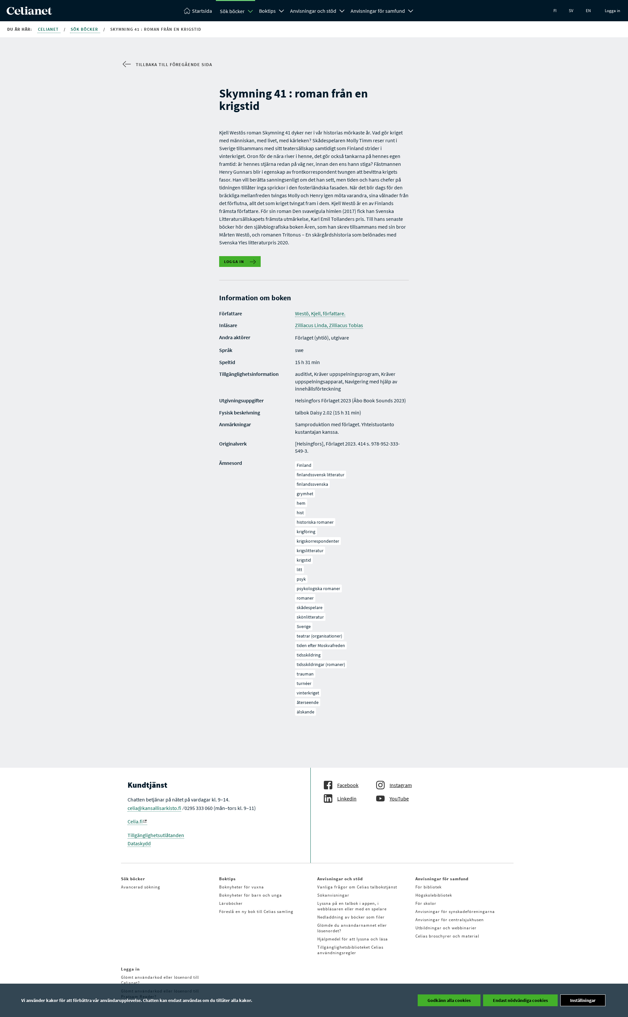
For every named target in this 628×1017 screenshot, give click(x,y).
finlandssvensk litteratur (320, 475)
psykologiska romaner (318, 588)
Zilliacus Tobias (346, 325)
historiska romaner (315, 522)
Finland (304, 465)
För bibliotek (428, 887)
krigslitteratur (310, 550)
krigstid (304, 560)
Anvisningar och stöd (313, 11)
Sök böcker (232, 11)
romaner (305, 598)
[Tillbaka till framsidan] (29, 12)
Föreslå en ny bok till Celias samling (256, 911)
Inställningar (583, 1000)
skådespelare (310, 607)
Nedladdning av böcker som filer (351, 917)
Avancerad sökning (140, 887)
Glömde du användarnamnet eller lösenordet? (352, 928)
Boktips (267, 11)
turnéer (304, 683)
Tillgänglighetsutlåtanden (156, 835)
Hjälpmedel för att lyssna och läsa (352, 939)
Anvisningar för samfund (378, 11)
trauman (305, 674)
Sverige (304, 626)
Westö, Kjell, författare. (320, 313)
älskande (305, 712)
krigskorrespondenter (318, 541)
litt (299, 569)
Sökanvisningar (333, 895)
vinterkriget (308, 693)
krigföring (306, 532)
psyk (301, 579)
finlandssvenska (312, 484)
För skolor (425, 903)
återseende (308, 702)
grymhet (305, 494)
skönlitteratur (310, 617)
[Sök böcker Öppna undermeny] (250, 11)
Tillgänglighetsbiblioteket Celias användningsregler (350, 950)
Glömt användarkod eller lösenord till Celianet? (160, 980)
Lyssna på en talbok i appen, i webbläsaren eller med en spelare (352, 906)
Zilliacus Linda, (312, 325)
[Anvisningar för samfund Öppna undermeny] (410, 10)
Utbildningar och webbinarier (446, 928)
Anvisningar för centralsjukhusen (449, 919)
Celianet (49, 29)
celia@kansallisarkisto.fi (154, 808)
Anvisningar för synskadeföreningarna (455, 911)
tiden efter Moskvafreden (321, 645)
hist (300, 513)
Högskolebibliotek (433, 895)
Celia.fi (135, 821)
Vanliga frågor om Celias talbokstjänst (357, 887)
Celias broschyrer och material (447, 936)
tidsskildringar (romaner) (321, 664)
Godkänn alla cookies (449, 1000)
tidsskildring (309, 655)
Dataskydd (139, 843)
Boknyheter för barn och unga (250, 895)
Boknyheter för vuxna (241, 887)
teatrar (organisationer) (319, 636)
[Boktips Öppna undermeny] (281, 10)
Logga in (612, 10)
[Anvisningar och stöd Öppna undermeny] (342, 10)
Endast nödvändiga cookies (520, 1000)
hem (301, 503)
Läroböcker (231, 903)
